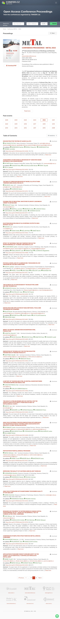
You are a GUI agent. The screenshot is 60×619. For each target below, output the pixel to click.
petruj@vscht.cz (7, 187)
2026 (6, 120)
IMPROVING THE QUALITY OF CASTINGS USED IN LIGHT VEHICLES (22, 471)
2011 (34, 128)
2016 (44, 124)
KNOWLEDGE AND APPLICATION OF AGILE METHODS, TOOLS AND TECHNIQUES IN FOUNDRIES (22, 308)
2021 (53, 120)
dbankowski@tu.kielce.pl (9, 145)
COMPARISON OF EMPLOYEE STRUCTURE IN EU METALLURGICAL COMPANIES (22, 536)
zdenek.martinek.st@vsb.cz (10, 356)
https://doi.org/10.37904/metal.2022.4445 (17, 339)
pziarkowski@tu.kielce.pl (34, 145)
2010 (44, 128)
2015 (53, 124)
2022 (44, 120)
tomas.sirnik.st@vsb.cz (23, 454)
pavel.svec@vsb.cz (49, 561)
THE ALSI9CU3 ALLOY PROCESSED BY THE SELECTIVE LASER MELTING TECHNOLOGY (20, 285)
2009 (53, 128)
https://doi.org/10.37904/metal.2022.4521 (17, 460)
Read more (27, 111)
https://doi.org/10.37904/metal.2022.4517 (17, 212)
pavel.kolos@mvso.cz (8, 313)
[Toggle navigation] (56, 2)
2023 (34, 120)
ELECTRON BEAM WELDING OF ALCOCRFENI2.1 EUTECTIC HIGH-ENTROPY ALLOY (21, 224)
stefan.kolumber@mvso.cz (39, 429)
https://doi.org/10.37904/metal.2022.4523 (17, 479)
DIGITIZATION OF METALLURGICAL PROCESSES (16, 451)
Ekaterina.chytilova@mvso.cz (22, 313)
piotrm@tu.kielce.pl (45, 143)
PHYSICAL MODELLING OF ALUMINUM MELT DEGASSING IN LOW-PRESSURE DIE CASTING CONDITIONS (22, 263)
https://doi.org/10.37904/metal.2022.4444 (17, 390)
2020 (6, 124)
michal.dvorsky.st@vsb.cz (36, 561)
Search (54, 23)
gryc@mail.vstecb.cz (31, 268)
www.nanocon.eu (30, 603)
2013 (16, 128)
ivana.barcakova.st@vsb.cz (10, 456)
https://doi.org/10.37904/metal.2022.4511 (17, 272)
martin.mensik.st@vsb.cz (36, 454)
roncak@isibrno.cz (8, 228)
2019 (16, 124)
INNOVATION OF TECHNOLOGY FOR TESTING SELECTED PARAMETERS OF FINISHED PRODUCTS (19, 352)
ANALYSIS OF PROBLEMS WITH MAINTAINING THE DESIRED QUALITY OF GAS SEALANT (23, 492)
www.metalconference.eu (29, 56)
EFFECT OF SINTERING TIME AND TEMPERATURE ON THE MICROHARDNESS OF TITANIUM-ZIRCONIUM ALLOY (19, 243)
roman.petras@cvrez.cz (50, 163)
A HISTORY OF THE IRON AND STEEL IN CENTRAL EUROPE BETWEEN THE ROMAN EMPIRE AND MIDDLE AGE (22, 381)
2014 (6, 128)
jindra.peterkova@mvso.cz (10, 429)
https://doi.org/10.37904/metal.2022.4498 (17, 252)
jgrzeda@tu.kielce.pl (46, 145)
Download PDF (12, 65)
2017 (34, 124)
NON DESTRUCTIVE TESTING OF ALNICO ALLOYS (17, 141)
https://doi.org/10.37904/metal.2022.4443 (17, 360)
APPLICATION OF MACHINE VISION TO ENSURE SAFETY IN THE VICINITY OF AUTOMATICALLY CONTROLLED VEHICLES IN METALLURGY (21, 555)
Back (53, 33)
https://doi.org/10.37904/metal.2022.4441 (17, 319)
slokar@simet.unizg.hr (8, 248)
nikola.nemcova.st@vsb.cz (35, 356)
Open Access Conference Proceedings (28, 11)
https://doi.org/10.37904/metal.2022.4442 (17, 412)
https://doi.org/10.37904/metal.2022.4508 (17, 151)
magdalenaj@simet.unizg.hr (38, 248)
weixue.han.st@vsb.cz (9, 518)
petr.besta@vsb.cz (23, 356)
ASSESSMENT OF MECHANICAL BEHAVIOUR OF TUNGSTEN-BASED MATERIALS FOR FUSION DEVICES (22, 160)
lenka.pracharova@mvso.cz (25, 429)
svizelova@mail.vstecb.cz (44, 268)
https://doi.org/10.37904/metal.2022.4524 (17, 500)
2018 (25, 124)
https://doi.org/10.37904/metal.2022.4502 (17, 232)
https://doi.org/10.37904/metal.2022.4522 (17, 543)
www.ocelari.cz (11, 592)
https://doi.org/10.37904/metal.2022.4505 (17, 169)
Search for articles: (6, 24)
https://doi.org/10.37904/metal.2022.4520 (17, 565)
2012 (25, 128)
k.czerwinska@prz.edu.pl (9, 475)
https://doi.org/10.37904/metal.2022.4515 (17, 191)
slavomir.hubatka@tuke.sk (10, 335)
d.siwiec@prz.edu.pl (50, 495)
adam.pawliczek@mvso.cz (38, 313)
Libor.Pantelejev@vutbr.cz (45, 290)
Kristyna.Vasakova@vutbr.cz (31, 290)
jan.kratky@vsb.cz (8, 408)
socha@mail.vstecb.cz (19, 268)
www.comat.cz (49, 603)
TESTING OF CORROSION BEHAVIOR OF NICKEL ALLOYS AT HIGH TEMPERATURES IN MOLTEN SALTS (21, 182)
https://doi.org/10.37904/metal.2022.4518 (17, 522)
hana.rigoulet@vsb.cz (8, 207)
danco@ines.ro (7, 386)
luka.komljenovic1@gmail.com (22, 248)
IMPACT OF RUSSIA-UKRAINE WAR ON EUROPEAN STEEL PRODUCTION (19, 330)
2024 (25, 120)
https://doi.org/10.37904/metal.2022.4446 (17, 435)
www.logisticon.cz (48, 592)
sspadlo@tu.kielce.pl (22, 145)
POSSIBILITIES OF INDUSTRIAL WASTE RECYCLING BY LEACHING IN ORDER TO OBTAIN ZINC (22, 202)
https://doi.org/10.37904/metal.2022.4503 (17, 294)
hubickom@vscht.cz (17, 187)
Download (54, 141)
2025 (16, 120)
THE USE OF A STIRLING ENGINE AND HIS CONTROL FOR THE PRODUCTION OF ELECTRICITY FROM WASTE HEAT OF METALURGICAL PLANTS (20, 402)
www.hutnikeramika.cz (11, 603)
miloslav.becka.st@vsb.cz (9, 454)
